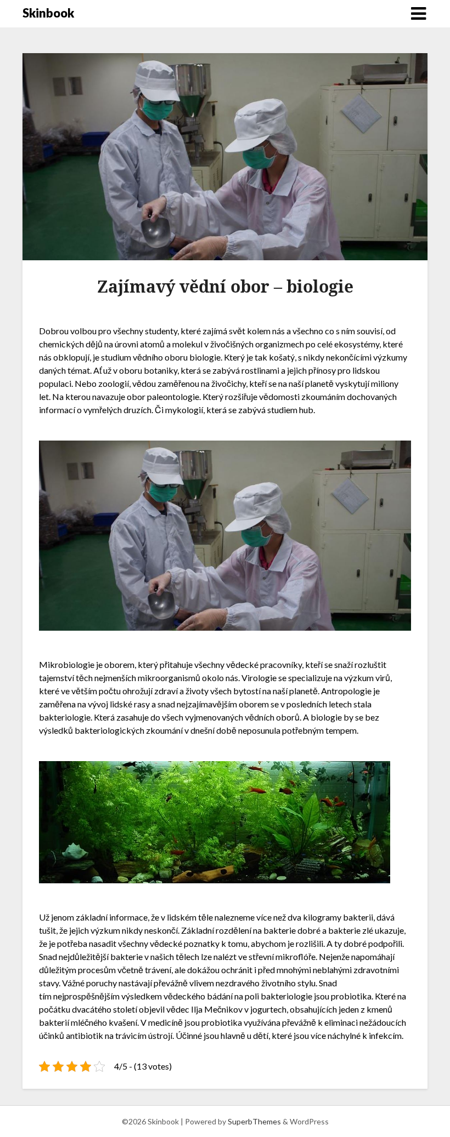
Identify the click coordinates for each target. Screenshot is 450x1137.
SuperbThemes (254, 1121)
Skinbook (48, 12)
